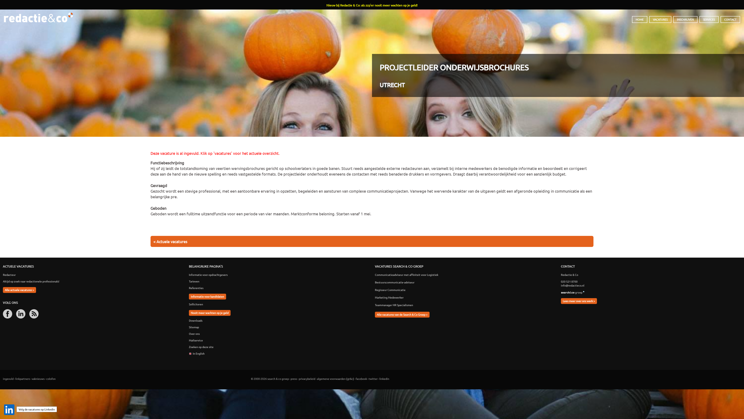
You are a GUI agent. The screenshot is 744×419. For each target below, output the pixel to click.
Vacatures (660, 19)
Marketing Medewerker (389, 297)
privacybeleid (307, 378)
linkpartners (22, 378)
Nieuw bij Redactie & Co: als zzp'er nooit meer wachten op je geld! (372, 5)
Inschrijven (685, 19)
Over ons (194, 333)
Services (709, 19)
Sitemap (194, 327)
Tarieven (194, 281)
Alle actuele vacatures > (19, 290)
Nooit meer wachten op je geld (210, 312)
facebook (361, 378)
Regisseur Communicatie (390, 290)
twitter (373, 378)
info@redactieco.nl (572, 285)
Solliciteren (196, 304)
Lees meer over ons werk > (579, 301)
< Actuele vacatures (170, 241)
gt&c (350, 378)
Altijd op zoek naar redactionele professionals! (31, 281)
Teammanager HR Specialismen (394, 305)
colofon (51, 378)
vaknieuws (38, 378)
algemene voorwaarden (331, 378)
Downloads (195, 320)
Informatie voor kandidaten (207, 296)
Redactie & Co (38, 17)
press (294, 378)
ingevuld (8, 378)
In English (199, 353)
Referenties (196, 288)
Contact (730, 19)
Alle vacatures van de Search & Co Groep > (402, 314)
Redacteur (9, 274)
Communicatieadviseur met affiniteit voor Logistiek (406, 274)
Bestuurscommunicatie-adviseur (394, 282)
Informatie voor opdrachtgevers (208, 274)
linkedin (384, 378)
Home (640, 19)
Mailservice (196, 340)
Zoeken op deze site (201, 347)
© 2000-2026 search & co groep (270, 378)
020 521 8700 (569, 281)
